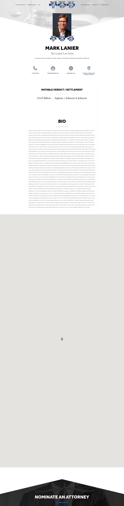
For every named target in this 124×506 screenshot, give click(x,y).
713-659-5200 (35, 73)
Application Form (85, 5)
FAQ (39, 5)
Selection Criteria (20, 5)
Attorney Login (104, 5)
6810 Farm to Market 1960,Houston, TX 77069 (89, 74)
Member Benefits (32, 5)
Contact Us (95, 5)
